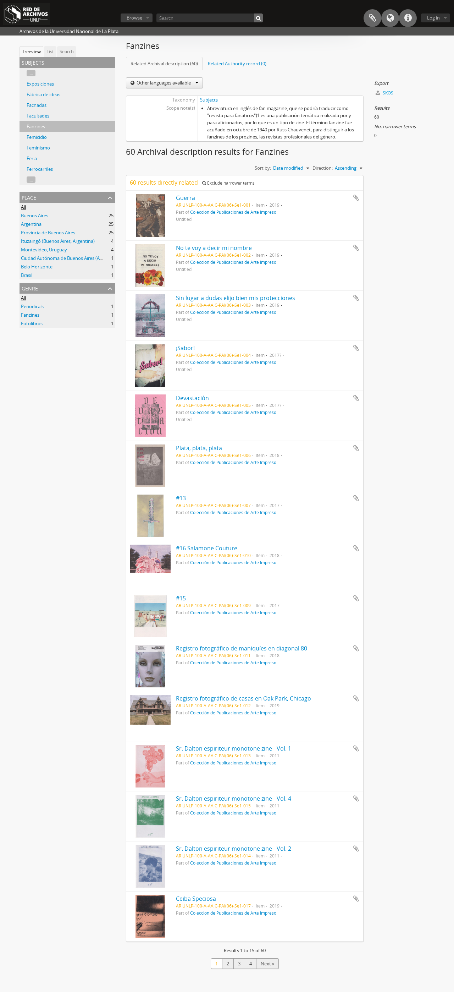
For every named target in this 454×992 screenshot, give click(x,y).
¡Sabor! (185, 348)
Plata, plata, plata (199, 448)
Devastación (192, 398)
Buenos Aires (34, 215)
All (23, 207)
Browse (134, 18)
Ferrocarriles (40, 169)
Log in (433, 18)
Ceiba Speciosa (196, 899)
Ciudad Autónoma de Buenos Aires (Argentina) (70, 258)
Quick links (408, 18)
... (31, 73)
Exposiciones (40, 84)
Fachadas (36, 105)
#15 (181, 598)
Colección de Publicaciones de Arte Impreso (233, 212)
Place (29, 197)
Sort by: (263, 168)
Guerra (185, 198)
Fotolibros (32, 323)
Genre (30, 288)
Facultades (38, 116)
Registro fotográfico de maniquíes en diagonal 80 (241, 648)
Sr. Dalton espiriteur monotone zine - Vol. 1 (233, 748)
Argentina (31, 224)
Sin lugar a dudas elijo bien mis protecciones (235, 298)
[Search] (258, 17)
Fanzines (36, 126)
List (50, 51)
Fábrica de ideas (43, 94)
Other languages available (163, 83)
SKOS (387, 93)
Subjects (209, 100)
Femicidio (37, 137)
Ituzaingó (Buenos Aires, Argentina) (58, 241)
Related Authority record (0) (237, 63)
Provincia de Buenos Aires (48, 232)
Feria (32, 158)
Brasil (26, 275)
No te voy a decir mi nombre (214, 248)
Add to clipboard (356, 197)
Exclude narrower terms (230, 183)
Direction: (322, 168)
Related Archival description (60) (164, 63)
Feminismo (38, 148)
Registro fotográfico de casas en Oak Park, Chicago (243, 698)
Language (390, 18)
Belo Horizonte (36, 266)
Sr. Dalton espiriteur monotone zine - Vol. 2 (233, 848)
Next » (267, 963)
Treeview (31, 51)
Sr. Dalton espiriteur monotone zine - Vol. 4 (233, 798)
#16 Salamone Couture (206, 548)
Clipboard (372, 18)
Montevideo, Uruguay (44, 249)
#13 (181, 498)
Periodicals (32, 306)
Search (67, 51)
